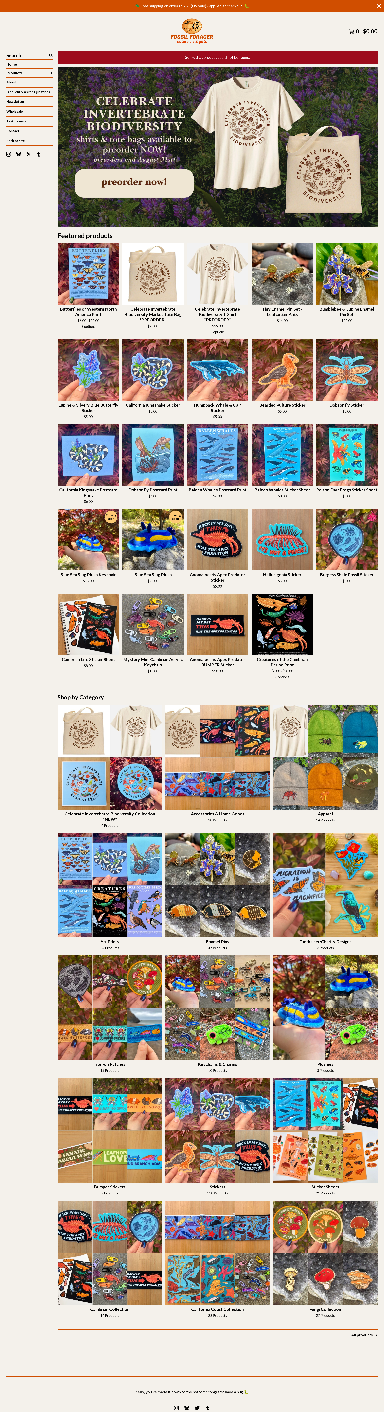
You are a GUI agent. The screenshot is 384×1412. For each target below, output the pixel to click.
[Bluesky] (18, 154)
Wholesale (14, 111)
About (11, 82)
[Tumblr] (38, 154)
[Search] (51, 55)
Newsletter (15, 101)
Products (14, 73)
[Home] (192, 31)
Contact (12, 131)
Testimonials (16, 121)
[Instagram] (8, 154)
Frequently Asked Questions (28, 92)
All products (362, 1335)
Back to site (15, 141)
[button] (218, 147)
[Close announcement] (379, 6)
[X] (28, 154)
